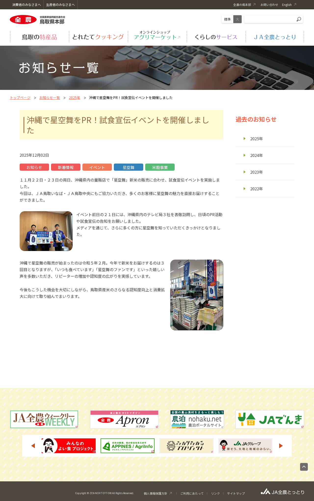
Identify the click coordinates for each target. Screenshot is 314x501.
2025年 (74, 97)
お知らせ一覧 (49, 97)
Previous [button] (33, 445)
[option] (68, 445)
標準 (227, 19)
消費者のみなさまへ (26, 4)
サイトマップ (236, 493)
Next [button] (281, 445)
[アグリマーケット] (157, 36)
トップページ (20, 97)
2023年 (256, 172)
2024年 (256, 155)
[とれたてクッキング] (98, 36)
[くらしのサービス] (215, 36)
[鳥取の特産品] (39, 36)
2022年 (256, 189)
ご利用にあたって (192, 493)
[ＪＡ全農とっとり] (274, 36)
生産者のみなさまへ (60, 4)
